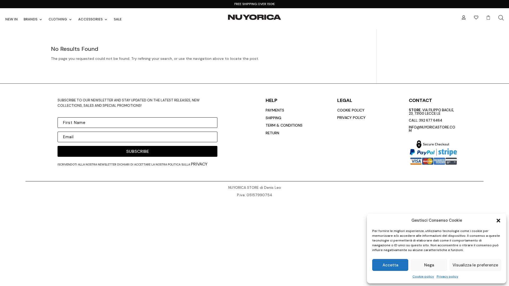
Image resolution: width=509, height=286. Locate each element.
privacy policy (351, 117)
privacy (199, 164)
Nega (429, 265)
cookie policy (351, 110)
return (272, 133)
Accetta (390, 265)
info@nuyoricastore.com (432, 129)
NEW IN (11, 19)
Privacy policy (447, 276)
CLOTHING (58, 19)
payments (275, 110)
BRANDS (30, 19)
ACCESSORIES (90, 19)
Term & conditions (284, 125)
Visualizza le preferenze (475, 265)
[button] (498, 220)
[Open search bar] (501, 17)
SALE (118, 19)
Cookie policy (423, 276)
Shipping (273, 117)
